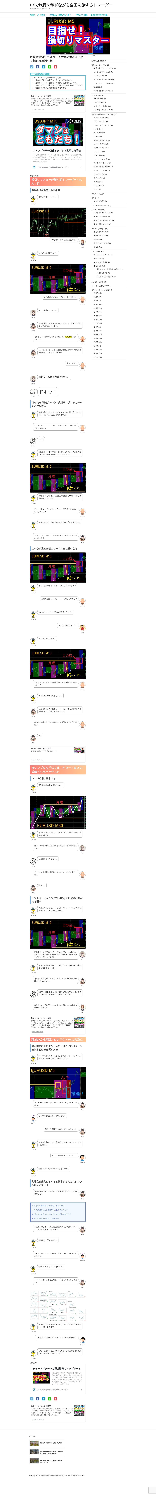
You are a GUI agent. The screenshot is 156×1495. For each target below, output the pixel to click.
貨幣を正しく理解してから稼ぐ (60, 15)
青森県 (96, 319)
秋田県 (96, 357)
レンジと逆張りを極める (102, 72)
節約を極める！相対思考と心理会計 (108, 269)
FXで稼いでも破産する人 (105, 277)
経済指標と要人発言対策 (102, 166)
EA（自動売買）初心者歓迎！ (42, 748)
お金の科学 (97, 258)
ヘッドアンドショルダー (102, 125)
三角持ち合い (98, 178)
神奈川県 (97, 304)
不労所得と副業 (96, 210)
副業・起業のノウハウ (101, 224)
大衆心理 (97, 129)
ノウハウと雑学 (99, 201)
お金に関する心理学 (100, 262)
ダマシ (96, 189)
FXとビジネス (98, 102)
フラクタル (97, 185)
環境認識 (97, 87)
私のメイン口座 (96, 194)
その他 (93, 198)
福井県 (96, 316)
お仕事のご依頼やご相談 (99, 15)
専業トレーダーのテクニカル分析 (102, 114)
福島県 (96, 353)
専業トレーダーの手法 (37, 15)
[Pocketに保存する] (55, 68)
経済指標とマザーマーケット (103, 68)
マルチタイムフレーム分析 (103, 79)
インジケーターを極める (99, 205)
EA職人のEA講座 (81, 15)
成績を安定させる (100, 148)
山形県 (96, 323)
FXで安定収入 (98, 98)
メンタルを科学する (98, 229)
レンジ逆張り (98, 151)
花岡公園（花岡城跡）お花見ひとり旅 (51, 1443)
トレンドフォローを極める (103, 83)
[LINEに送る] (50, 68)
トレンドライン (99, 174)
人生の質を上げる (97, 282)
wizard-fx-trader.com (38, 109)
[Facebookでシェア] (38, 68)
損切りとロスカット (100, 170)
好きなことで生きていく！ (103, 220)
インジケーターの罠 (100, 159)
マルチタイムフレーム (101, 163)
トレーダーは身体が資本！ (100, 286)
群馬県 (96, 342)
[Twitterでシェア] (32, 68)
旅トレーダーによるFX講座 (41, 96)
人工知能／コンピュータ (102, 110)
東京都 (96, 300)
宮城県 (96, 349)
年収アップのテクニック (102, 255)
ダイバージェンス (100, 121)
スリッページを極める (101, 106)
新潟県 (96, 327)
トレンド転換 (98, 155)
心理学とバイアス (100, 235)
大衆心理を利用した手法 (102, 91)
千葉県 (96, 334)
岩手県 (96, 331)
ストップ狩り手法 (100, 144)
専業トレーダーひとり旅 (99, 290)
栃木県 (96, 346)
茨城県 (96, 338)
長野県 (96, 293)
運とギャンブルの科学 (101, 243)
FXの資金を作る (102, 273)
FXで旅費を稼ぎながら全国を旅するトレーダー (71, 5)
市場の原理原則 (96, 95)
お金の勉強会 (95, 251)
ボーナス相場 (98, 133)
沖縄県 (96, 297)
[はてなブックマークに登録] (44, 68)
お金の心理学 (98, 266)
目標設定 (97, 247)
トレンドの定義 (99, 76)
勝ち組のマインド (100, 232)
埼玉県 (96, 308)
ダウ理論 (97, 182)
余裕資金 (97, 239)
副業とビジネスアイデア (102, 213)
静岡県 (96, 312)
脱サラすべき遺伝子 (100, 216)
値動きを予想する (100, 117)
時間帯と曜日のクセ (100, 140)
